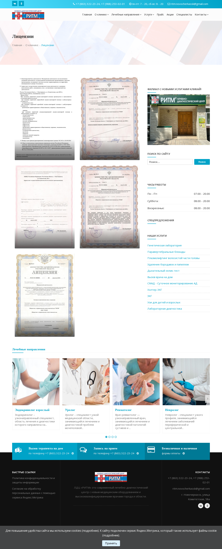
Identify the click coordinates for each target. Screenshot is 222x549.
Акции (170, 14)
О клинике (101, 14)
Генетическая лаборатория (164, 245)
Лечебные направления (125, 14)
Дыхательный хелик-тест (163, 270)
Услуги (148, 14)
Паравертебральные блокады (166, 251)
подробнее (90, 531)
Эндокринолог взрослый (32, 410)
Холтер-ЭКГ (154, 289)
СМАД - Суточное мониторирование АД (172, 283)
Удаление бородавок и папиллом (168, 264)
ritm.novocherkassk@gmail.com (189, 4)
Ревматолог (123, 410)
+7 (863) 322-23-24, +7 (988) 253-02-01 (100, 4)
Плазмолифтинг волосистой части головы (173, 258)
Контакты (200, 14)
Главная (87, 14)
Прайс (160, 14)
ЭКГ (149, 296)
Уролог (70, 410)
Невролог (172, 410)
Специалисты (184, 14)
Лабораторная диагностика (164, 308)
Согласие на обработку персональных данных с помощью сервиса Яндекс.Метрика (33, 493)
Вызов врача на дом (160, 277)
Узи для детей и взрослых (163, 302)
